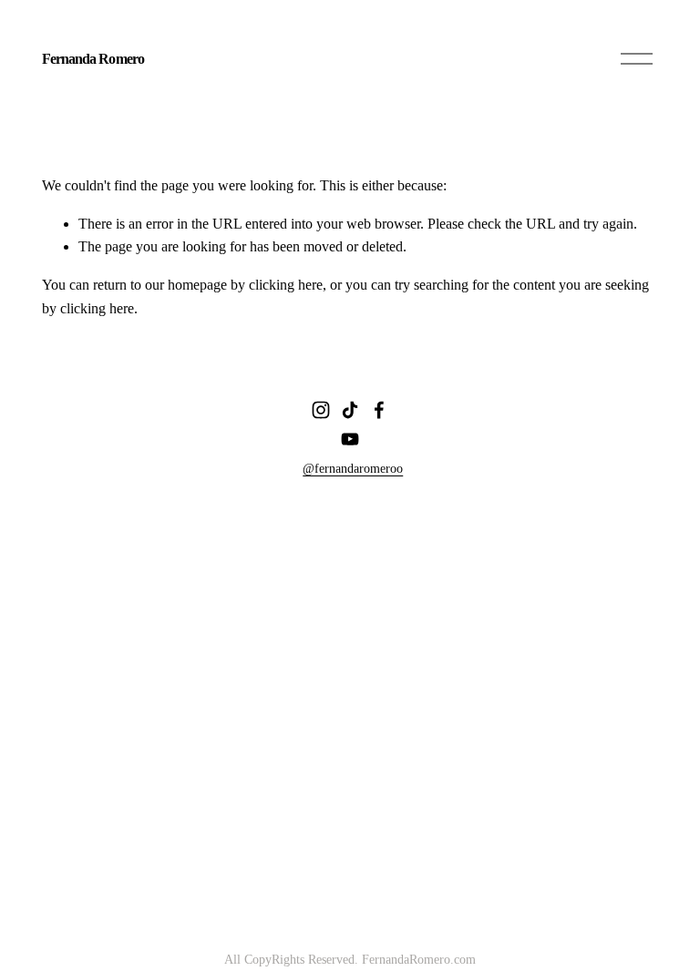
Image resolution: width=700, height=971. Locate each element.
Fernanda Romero (93, 58)
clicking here (286, 284)
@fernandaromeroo (353, 468)
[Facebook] (379, 410)
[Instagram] (321, 410)
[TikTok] (350, 410)
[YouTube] (350, 439)
